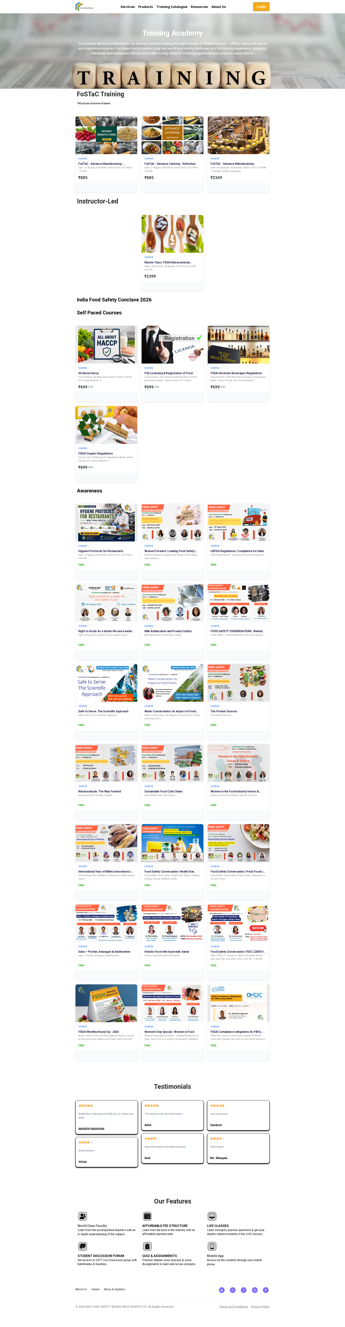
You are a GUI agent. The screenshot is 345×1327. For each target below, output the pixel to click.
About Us (81, 1289)
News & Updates (114, 1289)
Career (95, 1289)
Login (261, 6)
